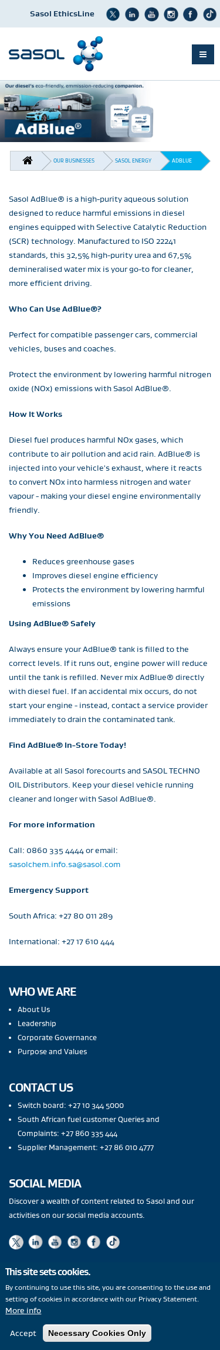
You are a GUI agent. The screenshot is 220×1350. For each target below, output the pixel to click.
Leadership (37, 1023)
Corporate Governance (57, 1037)
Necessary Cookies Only (97, 1333)
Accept (23, 1333)
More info (23, 1310)
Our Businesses (73, 160)
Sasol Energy (133, 160)
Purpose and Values (52, 1051)
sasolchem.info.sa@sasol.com (64, 864)
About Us (34, 1009)
